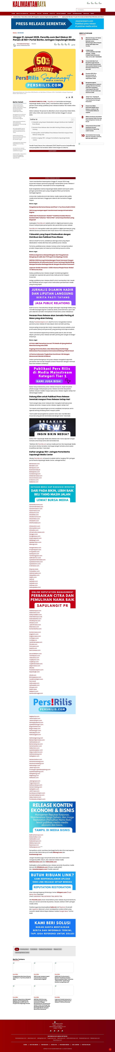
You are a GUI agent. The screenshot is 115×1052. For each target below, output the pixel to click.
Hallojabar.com (34, 756)
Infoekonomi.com (35, 517)
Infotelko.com (33, 530)
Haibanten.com (34, 748)
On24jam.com (34, 638)
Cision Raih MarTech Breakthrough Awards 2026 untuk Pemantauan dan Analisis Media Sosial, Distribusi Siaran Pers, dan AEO (94, 65)
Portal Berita (33, 949)
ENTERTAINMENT (61, 13)
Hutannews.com (34, 511)
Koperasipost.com (35, 538)
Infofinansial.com (34, 523)
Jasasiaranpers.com (39, 869)
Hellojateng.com (34, 774)
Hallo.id (53, 907)
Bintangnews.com (35, 677)
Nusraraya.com (57, 1040)
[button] (67, 97)
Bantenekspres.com (36, 744)
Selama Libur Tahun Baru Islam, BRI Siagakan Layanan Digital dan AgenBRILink (35, 17)
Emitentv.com (34, 480)
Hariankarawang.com (36, 761)
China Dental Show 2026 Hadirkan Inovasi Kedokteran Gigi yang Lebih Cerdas (93, 128)
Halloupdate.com (35, 587)
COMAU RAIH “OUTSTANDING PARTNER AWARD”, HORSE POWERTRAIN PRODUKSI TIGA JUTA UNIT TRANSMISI (94, 53)
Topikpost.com (34, 660)
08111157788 (58, 896)
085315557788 (39, 896)
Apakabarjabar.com (36, 750)
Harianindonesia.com (36, 507)
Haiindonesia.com (35, 573)
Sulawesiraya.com (35, 841)
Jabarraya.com (34, 768)
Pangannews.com (35, 548)
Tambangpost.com (35, 556)
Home (13, 13)
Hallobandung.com (35, 754)
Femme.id (32, 681)
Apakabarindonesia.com (37, 560)
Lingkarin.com (33, 634)
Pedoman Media (64, 1044)
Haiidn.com (33, 577)
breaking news (24, 949)
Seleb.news (33, 689)
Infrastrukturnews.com (36, 532)
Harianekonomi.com (36, 505)
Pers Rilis (86, 13)
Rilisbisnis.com (42, 867)
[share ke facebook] (56, 44)
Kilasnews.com (34, 627)
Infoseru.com (33, 623)
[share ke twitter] (59, 44)
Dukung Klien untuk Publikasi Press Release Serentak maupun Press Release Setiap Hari (53, 133)
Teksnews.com (34, 658)
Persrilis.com (52, 101)
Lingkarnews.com (35, 636)
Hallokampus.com (35, 611)
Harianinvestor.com (35, 509)
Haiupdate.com (34, 575)
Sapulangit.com (34, 672)
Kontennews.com (35, 632)
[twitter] (92, 3)
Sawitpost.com (34, 554)
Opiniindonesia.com (35, 642)
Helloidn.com (33, 581)
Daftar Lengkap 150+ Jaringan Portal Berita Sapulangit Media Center (51, 139)
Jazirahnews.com (35, 625)
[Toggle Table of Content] (72, 119)
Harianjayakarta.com (36, 722)
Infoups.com (33, 687)
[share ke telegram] (66, 44)
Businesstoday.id (34, 470)
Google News (63, 911)
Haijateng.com (34, 776)
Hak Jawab (75, 1044)
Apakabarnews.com (36, 562)
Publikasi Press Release (45, 949)
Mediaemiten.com (35, 542)
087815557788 (49, 896)
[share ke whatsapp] (63, 44)
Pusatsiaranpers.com (41, 322)
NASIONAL (33, 13)
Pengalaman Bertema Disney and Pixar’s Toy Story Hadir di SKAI (52, 207)
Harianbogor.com (35, 731)
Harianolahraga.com (36, 693)
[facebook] (89, 3)
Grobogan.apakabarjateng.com (39, 770)
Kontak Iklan (86, 1044)
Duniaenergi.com (34, 474)
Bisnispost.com (34, 468)
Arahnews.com (34, 566)
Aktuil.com (32, 675)
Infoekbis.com (34, 515)
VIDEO (92, 13)
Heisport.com (33, 691)
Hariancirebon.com (35, 759)
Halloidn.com (33, 583)
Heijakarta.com (34, 716)
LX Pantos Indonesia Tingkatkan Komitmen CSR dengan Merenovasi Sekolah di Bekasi (49, 355)
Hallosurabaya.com (35, 785)
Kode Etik (54, 1044)
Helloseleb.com (34, 685)
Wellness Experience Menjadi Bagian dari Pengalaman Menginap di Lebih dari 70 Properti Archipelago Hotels (48, 256)
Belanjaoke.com (34, 472)
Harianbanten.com (35, 746)
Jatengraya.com (34, 781)
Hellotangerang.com (36, 738)
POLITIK (39, 13)
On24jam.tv (33, 640)
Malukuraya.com (34, 843)
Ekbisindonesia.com (35, 476)
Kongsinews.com (34, 536)
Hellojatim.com (34, 789)
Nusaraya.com (34, 845)
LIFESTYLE (52, 13)
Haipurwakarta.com (35, 752)
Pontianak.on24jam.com (37, 799)
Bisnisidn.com (33, 466)
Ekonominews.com (35, 478)
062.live (31, 668)
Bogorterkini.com (35, 727)
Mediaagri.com (34, 540)
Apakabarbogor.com (36, 724)
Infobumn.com (34, 513)
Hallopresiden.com (35, 615)
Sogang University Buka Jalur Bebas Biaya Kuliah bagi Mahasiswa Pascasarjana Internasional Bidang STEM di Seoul (51, 350)
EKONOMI (45, 13)
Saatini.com (33, 648)
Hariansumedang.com (36, 763)
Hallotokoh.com (34, 613)
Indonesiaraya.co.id (35, 617)
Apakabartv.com (35, 564)
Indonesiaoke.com (35, 619)
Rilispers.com (62, 892)
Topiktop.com (34, 662)
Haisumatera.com (35, 797)
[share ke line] (69, 44)
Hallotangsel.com (35, 735)
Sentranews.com (34, 650)
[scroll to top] (110, 1049)
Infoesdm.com (34, 521)
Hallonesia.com (34, 683)
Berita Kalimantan (22, 13)
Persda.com (33, 644)
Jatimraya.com (34, 791)
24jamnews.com (34, 666)
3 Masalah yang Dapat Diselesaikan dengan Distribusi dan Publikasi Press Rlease (52, 123)
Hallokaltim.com (34, 839)
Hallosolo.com (34, 778)
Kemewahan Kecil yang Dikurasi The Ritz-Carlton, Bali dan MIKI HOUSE (93, 136)
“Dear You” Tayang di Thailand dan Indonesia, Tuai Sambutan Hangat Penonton (93, 99)
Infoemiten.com (34, 519)
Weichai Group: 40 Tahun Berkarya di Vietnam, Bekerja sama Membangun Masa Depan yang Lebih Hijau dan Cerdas (93, 42)
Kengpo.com (33, 534)
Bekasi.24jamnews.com (37, 740)
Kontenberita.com (35, 629)
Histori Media (34, 1044)
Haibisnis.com (33, 482)
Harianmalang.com (35, 787)
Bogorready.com (34, 729)
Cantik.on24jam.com (36, 679)
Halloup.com (33, 585)
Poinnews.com (34, 646)
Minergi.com (33, 544)
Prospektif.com (34, 552)
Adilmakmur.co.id (35, 558)
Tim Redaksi (44, 1044)
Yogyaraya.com (34, 783)
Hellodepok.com (34, 733)
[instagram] (96, 3)
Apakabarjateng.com (36, 772)
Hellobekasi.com (34, 742)
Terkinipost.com (34, 656)
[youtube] (100, 3)
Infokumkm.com (34, 526)
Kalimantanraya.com (36, 835)
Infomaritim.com (34, 528)
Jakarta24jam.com (35, 720)
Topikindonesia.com (35, 664)
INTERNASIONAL (77, 13)
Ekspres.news (33, 569)
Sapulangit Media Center (22, 952)
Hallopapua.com (34, 847)
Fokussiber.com (34, 571)
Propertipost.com (35, 550)
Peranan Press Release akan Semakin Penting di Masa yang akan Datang (52, 128)
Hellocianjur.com (34, 765)
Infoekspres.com (34, 621)
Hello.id (31, 579)
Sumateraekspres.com (36, 795)
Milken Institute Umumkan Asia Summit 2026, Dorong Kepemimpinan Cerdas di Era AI (94, 119)
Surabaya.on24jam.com (37, 793)
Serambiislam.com (35, 654)
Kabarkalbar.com (35, 837)
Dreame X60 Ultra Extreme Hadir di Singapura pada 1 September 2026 (91, 76)
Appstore (35, 909)
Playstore (62, 907)
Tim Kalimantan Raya (23, 44)
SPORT (69, 13)
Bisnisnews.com (34, 464)
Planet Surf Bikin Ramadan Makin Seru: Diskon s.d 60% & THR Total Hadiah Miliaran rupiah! (92, 109)
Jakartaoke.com (34, 718)
